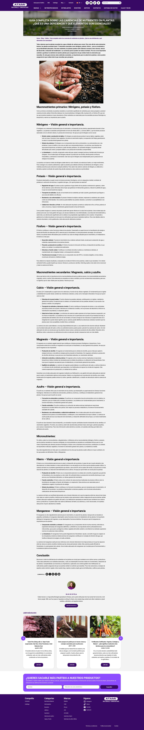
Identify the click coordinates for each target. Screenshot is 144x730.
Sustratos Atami (68, 716)
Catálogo (55, 2)
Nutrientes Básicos (51, 8)
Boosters (77, 8)
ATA (65, 710)
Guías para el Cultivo (39, 2)
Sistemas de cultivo (111, 8)
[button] (47, 574)
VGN (65, 704)
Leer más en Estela (71, 605)
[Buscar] (120, 2)
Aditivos (87, 8)
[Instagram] (87, 3)
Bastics (66, 701)
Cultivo (47, 38)
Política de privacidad (105, 726)
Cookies (116, 726)
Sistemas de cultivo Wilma (70, 719)
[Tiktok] (94, 3)
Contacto (71, 2)
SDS (49, 2)
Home (38, 38)
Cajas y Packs (125, 8)
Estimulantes (66, 8)
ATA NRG (66, 713)
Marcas (36, 8)
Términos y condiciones (91, 726)
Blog (62, 2)
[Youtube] (91, 3)
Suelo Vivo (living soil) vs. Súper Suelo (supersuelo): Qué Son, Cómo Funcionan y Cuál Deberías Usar (38, 644)
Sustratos (97, 8)
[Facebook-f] (98, 3)
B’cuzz (65, 707)
